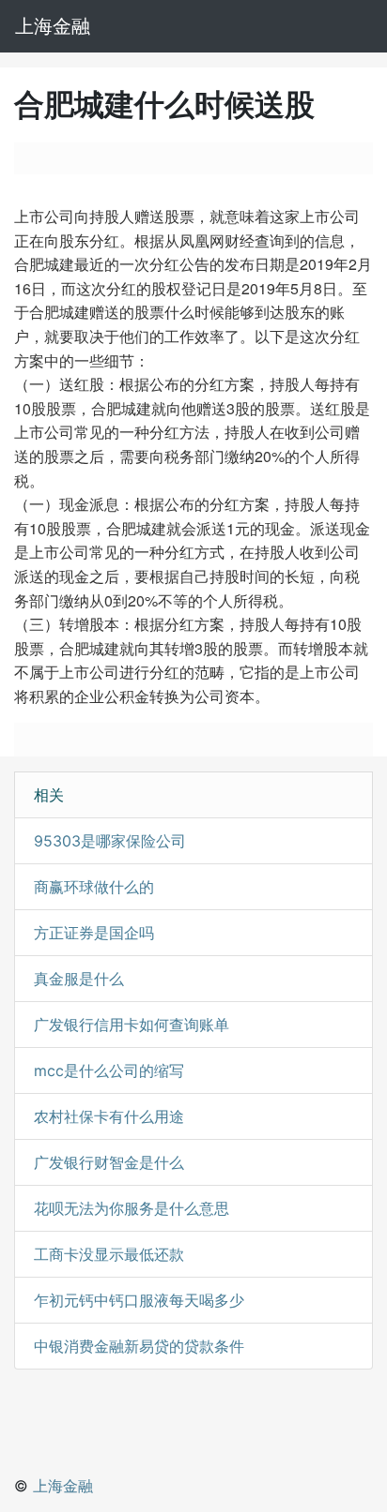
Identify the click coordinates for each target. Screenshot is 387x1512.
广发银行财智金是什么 (109, 1162)
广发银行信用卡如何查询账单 (131, 1024)
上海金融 (52, 26)
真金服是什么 (79, 978)
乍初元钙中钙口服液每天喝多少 (139, 1300)
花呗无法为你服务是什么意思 (131, 1208)
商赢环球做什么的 (94, 886)
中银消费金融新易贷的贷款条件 (139, 1346)
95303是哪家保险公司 (110, 840)
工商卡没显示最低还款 (109, 1254)
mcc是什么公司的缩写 (109, 1070)
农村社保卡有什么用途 (109, 1116)
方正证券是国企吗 (94, 932)
